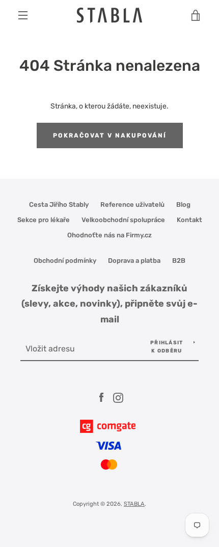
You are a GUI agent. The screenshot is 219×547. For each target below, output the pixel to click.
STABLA (134, 504)
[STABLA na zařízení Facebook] (101, 397)
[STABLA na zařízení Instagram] (118, 397)
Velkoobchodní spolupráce (123, 220)
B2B (178, 260)
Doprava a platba (134, 260)
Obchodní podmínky (65, 260)
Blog (183, 204)
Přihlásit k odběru (166, 347)
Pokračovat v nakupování (110, 135)
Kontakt (189, 220)
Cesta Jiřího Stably (59, 204)
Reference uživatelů (132, 204)
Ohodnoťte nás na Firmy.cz (109, 235)
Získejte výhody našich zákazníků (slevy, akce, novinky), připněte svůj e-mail (109, 304)
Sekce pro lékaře (43, 220)
